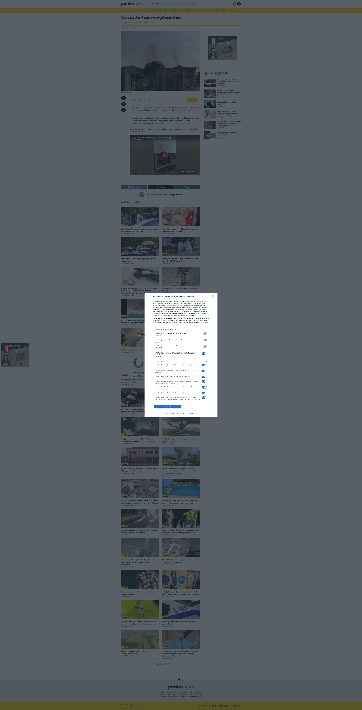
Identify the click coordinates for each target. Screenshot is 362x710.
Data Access (181, 413)
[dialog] (181, 355)
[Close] (213, 297)
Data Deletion (170, 413)
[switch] (204, 333)
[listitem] (181, 329)
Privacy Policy (192, 413)
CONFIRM (167, 406)
